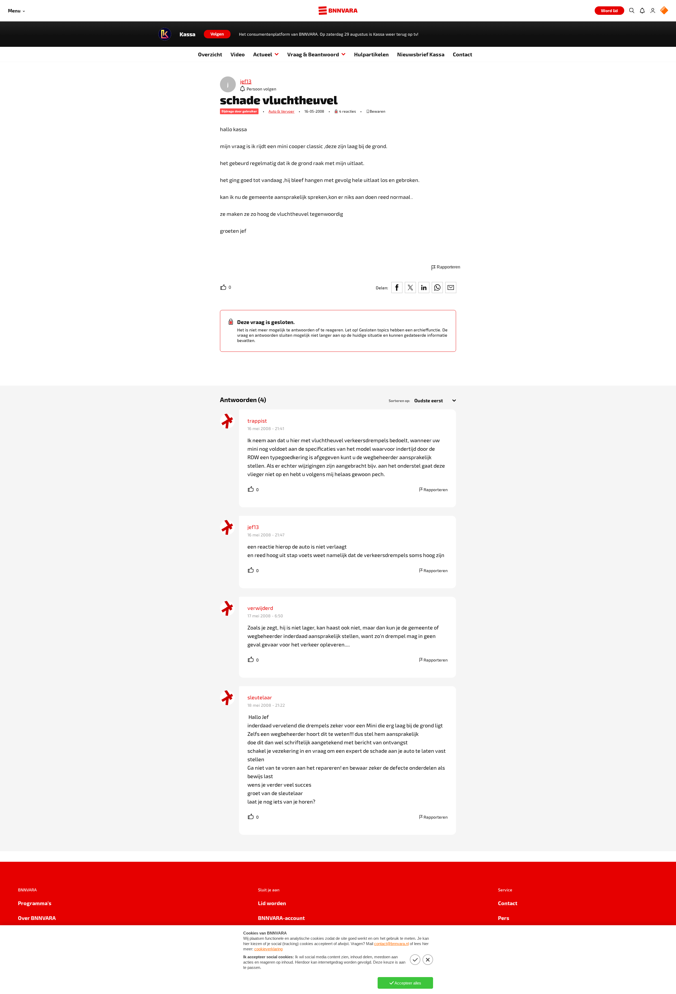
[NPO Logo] (664, 10)
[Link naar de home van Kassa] (164, 34)
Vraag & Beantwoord (313, 54)
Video (238, 54)
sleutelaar (259, 697)
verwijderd (260, 608)
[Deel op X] (410, 287)
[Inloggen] (653, 10)
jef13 (253, 527)
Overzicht (210, 54)
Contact (462, 54)
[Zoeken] (631, 10)
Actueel (262, 54)
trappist (257, 420)
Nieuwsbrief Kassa (420, 54)
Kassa (187, 34)
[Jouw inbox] (642, 10)
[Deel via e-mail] (450, 287)
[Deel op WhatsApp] (437, 287)
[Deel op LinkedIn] (424, 287)
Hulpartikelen (371, 54)
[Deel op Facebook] (397, 287)
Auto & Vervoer (281, 111)
